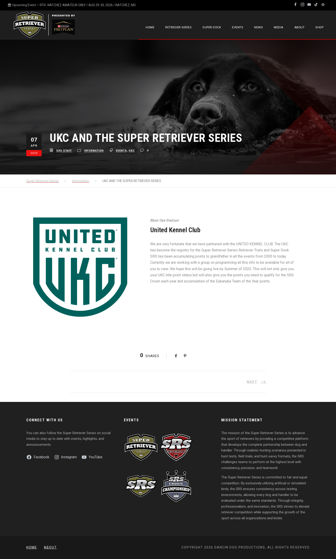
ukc (132, 150)
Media (278, 27)
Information (94, 150)
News (258, 27)
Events (237, 27)
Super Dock (212, 27)
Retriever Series (178, 27)
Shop (319, 27)
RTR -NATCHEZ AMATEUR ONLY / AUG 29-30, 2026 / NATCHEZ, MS (88, 5)
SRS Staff (64, 150)
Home (150, 27)
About (299, 27)
